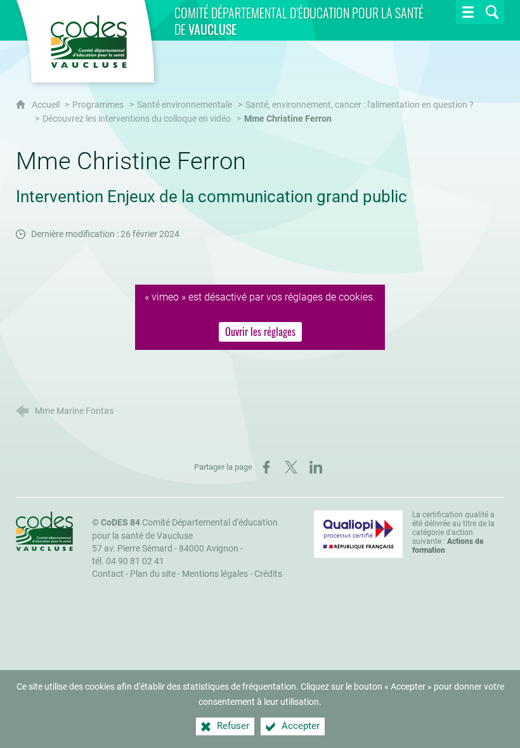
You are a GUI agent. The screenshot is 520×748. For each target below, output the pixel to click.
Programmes (98, 105)
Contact (108, 574)
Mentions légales (215, 574)
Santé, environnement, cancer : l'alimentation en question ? (359, 105)
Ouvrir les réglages (259, 331)
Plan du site (153, 574)
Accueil (47, 105)
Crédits (268, 574)
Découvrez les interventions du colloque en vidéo (136, 118)
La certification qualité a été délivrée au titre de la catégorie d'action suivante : (453, 532)
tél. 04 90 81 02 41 (128, 561)
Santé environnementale (184, 105)
